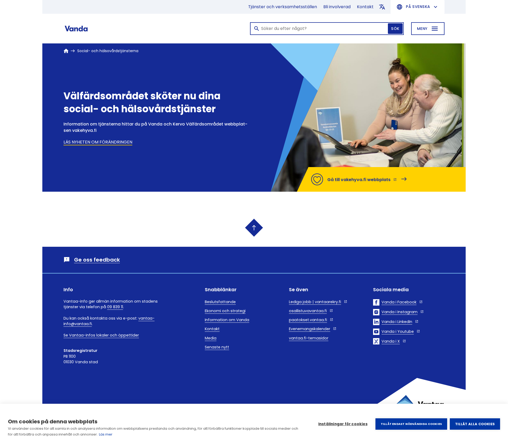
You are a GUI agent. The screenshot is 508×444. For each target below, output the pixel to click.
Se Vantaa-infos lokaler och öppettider (101, 335)
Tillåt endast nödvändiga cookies (411, 424)
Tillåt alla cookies (475, 424)
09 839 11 (115, 307)
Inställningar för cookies (343, 424)
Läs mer (105, 434)
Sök (395, 28)
